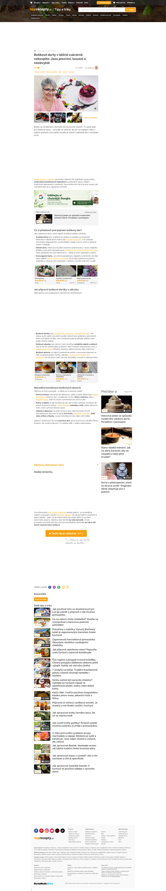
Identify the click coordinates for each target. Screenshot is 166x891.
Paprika (54, 15)
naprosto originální (73, 240)
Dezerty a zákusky (90, 847)
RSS (102, 833)
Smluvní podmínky (90, 842)
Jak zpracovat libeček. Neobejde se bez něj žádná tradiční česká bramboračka (74, 747)
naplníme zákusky (64, 515)
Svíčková (51, 849)
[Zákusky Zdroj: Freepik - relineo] (74, 117)
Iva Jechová (89, 68)
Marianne (121, 837)
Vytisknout (63, 587)
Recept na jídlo (73, 831)
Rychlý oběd (128, 859)
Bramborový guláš (99, 857)
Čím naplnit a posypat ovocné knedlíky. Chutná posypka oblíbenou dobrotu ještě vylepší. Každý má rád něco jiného (75, 662)
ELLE (119, 840)
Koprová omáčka (57, 859)
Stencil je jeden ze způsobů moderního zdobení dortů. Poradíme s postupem (72, 216)
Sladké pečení (35, 18)
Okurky (74, 15)
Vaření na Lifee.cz (74, 833)
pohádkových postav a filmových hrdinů (81, 250)
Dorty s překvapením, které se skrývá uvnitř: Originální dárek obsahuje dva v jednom (116, 487)
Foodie (103, 837)
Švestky (61, 15)
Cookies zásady (90, 837)
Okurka (47, 15)
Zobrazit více (128, 391)
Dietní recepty (56, 854)
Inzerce (103, 831)
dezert (65, 72)
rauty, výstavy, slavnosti (57, 258)
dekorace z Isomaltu (82, 413)
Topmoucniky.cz (123, 833)
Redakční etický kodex (92, 844)
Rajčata (88, 15)
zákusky (71, 72)
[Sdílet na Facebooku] (49, 587)
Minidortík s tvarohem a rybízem (85, 376)
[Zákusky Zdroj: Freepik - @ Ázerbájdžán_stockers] (41, 117)
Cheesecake (109, 857)
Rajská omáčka (88, 857)
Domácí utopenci (57, 861)
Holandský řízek (67, 859)
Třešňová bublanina (103, 849)
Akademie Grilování (37, 15)
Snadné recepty (121, 852)
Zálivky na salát (91, 849)
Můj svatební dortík (84, 278)
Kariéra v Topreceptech (108, 835)
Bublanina (38, 861)
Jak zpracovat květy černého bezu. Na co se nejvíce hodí (73, 714)
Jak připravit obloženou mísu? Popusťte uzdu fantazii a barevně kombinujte (74, 651)
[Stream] (57, 831)
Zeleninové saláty (77, 854)
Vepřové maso (65, 852)
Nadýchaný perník (117, 859)
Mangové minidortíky (42, 375)
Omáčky (125, 15)
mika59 (58, 381)
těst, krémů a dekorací (57, 512)
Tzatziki (124, 849)
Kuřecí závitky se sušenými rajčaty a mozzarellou (48, 876)
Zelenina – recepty (56, 847)
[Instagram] (47, 831)
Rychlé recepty (111, 852)
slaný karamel (63, 405)
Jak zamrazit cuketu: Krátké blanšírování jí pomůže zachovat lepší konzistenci (116, 868)
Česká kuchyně (66, 854)
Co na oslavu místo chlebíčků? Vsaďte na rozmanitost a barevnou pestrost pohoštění (75, 622)
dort (60, 72)
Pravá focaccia (59, 849)
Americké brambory (118, 847)
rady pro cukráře (40, 72)
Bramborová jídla (75, 852)
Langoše (93, 859)
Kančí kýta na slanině (40, 874)
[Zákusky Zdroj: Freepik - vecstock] (58, 117)
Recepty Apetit (73, 837)
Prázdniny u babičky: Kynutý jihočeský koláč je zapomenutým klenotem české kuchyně (74, 632)
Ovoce (101, 854)
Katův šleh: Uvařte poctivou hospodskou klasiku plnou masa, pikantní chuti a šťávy (75, 695)
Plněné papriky (49, 857)
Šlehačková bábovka (71, 849)
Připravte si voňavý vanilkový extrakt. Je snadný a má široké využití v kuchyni (74, 704)
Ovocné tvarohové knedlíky (75, 857)
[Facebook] (36, 831)
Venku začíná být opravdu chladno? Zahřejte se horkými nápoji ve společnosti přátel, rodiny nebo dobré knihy (73, 684)
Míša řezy (76, 859)
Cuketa (68, 15)
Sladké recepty (46, 854)
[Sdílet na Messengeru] (54, 587)
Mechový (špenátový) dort (49, 464)
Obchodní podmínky (91, 840)
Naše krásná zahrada (75, 842)
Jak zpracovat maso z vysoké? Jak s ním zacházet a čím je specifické (75, 757)
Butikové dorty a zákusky (44, 179)
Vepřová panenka (115, 849)
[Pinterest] (41, 831)
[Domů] (35, 51)
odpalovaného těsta (44, 349)
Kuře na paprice (85, 859)
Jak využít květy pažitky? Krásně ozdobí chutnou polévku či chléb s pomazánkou (74, 724)
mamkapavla (80, 283)
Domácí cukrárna (51, 51)
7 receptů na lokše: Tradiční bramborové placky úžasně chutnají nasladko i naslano (74, 672)
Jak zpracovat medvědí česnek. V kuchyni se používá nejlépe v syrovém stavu (73, 768)
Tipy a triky (62, 9)
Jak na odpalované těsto (104, 847)
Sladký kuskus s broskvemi (42, 869)
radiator (79, 381)
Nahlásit (103, 840)
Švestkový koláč (46, 861)
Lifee (119, 842)
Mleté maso (56, 852)
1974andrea (38, 379)
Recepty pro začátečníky (98, 852)
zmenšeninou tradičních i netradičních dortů (72, 333)
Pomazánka (116, 15)
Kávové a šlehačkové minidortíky (63, 376)
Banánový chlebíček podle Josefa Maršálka (80, 871)
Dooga (58, 283)
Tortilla (82, 847)
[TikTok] (62, 831)
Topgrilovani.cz (122, 835)
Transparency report (107, 842)
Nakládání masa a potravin (70, 847)
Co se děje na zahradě (40, 849)
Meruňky (81, 15)
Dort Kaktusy (39, 278)
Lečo (109, 859)
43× (35, 68)
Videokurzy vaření (74, 835)
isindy (36, 283)
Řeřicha (127, 847)
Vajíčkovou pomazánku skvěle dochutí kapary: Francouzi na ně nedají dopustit (115, 875)
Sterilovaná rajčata (60, 857)
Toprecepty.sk (122, 831)
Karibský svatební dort (64, 278)
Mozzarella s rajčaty (40, 878)
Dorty (96, 854)
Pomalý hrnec (86, 852)
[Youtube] (52, 831)
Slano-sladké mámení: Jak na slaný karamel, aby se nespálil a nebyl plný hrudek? (116, 452)
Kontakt (103, 844)
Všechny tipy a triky (90, 212)
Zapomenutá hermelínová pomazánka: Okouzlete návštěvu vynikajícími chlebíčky (73, 642)
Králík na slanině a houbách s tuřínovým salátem (48, 872)
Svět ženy (72, 840)
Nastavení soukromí (91, 831)
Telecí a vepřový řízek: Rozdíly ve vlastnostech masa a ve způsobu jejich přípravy (115, 872)
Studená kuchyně (105, 15)
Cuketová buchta (102, 859)
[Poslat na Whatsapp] (58, 587)
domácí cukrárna (52, 72)
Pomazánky (46, 847)
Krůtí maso (48, 852)
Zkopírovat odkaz (67, 587)
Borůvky (95, 15)
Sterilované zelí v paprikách (42, 867)
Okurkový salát (46, 859)
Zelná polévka (82, 849)
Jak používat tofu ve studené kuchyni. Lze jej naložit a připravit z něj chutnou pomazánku (73, 612)
